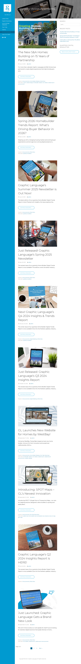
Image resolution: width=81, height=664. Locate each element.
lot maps (53, 516)
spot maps (20, 517)
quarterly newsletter (27, 153)
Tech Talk (4, 27)
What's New (42, 81)
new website (45, 82)
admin (29, 64)
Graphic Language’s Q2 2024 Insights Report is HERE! (34, 558)
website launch (41, 456)
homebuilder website (37, 82)
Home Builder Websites (5, 24)
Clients (4, 29)
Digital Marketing (6, 21)
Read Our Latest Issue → (69, 52)
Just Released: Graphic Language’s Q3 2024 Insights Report (34, 375)
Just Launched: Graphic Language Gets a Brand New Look (34, 617)
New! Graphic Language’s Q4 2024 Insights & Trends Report (36, 316)
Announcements (6, 32)
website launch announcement (41, 641)
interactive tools (48, 516)
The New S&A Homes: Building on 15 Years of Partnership (33, 56)
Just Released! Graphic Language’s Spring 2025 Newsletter (35, 254)
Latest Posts (5, 18)
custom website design (28, 82)
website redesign (28, 458)
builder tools (25, 516)
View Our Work (6, 34)
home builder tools (32, 516)
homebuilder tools (40, 516)
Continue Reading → (26, 76)
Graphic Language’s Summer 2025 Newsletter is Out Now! (37, 189)
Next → (41, 648)
